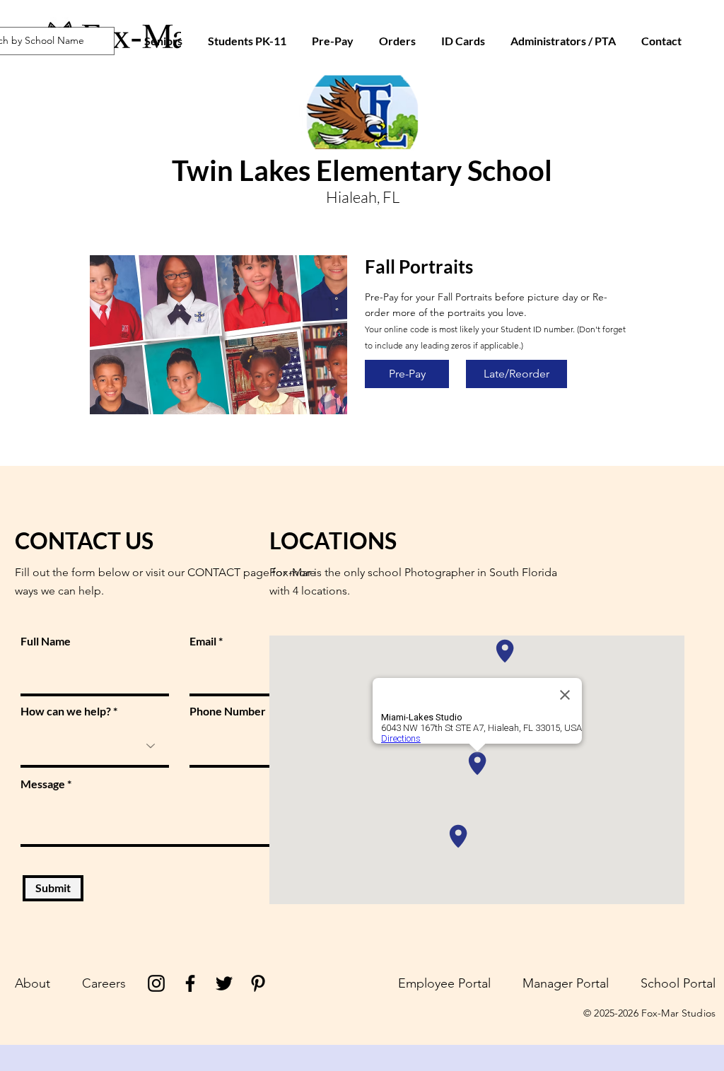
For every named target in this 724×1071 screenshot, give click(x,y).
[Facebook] (190, 983)
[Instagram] (156, 983)
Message (43, 784)
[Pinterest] (258, 983)
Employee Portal (444, 983)
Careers (104, 983)
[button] (463, 41)
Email (202, 641)
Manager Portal (565, 983)
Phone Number (227, 711)
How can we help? (66, 711)
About (32, 983)
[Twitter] (224, 983)
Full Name (46, 641)
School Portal (678, 983)
